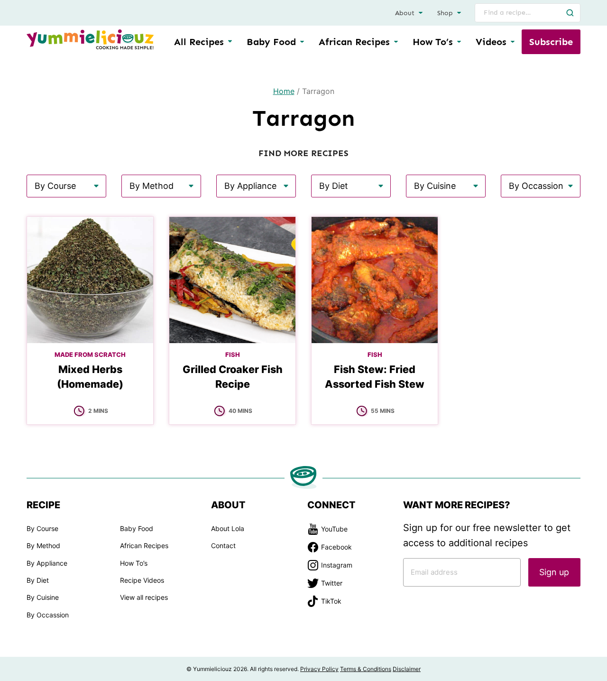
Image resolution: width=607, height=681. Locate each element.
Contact (223, 545)
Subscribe (551, 41)
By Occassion (48, 615)
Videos (491, 41)
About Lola (227, 528)
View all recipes (144, 597)
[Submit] (570, 12)
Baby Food (271, 41)
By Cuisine (43, 597)
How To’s (433, 41)
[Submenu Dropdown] (302, 41)
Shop (445, 13)
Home (283, 91)
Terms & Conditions (365, 668)
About (404, 13)
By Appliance (47, 563)
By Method (43, 545)
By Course (42, 528)
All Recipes (199, 41)
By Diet (38, 580)
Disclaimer (407, 668)
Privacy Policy (319, 668)
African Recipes (354, 41)
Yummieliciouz (90, 39)
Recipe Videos (142, 580)
